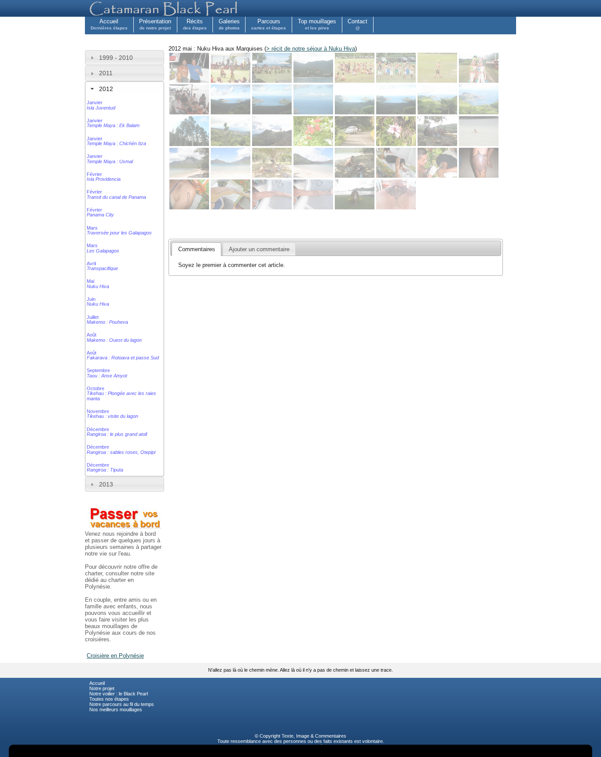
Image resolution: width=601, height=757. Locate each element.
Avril (102, 266)
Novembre (112, 414)
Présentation (155, 24)
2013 (106, 484)
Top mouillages (317, 24)
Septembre (107, 373)
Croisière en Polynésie (115, 655)
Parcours (268, 24)
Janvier (101, 105)
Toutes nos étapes (109, 699)
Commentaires (330, 736)
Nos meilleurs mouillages (115, 709)
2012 (106, 88)
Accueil (109, 24)
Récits (195, 24)
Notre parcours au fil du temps (121, 704)
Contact (357, 24)
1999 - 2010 (116, 57)
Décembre (117, 432)
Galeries (229, 24)
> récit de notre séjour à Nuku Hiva (310, 48)
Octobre (121, 393)
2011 (106, 73)
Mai (98, 283)
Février (104, 177)
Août (114, 337)
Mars (119, 230)
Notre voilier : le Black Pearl (118, 693)
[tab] (124, 57)
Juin (98, 301)
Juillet (107, 320)
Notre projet (101, 688)
